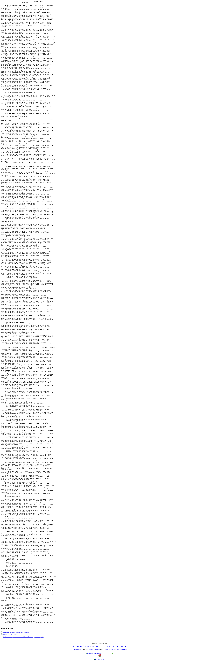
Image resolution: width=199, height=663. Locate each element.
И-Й (89, 646)
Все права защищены (94, 649)
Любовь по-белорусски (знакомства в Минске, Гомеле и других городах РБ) (23, 637)
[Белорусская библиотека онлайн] (99, 657)
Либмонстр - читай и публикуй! (10, 634)
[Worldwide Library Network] (93, 653)
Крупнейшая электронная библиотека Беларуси (16, 632)
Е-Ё (82, 646)
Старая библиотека (77, 649)
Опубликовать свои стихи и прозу (118, 649)
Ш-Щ (118, 646)
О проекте (105, 649)
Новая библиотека (100, 659)
